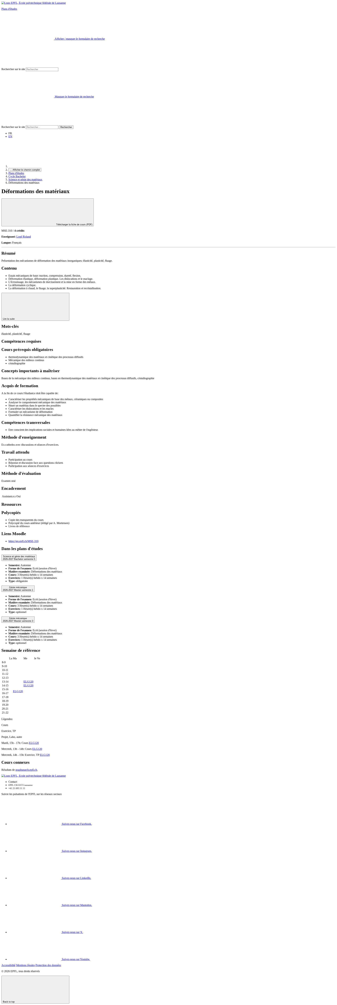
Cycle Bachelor (17, 176)
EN (10, 136)
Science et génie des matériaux (25, 179)
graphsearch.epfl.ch (26, 769)
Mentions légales (25, 965)
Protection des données (48, 965)
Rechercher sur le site (13, 69)
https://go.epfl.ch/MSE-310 (23, 541)
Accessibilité (8, 965)
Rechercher (66, 127)
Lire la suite (9, 319)
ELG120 (28, 681)
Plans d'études (9, 8)
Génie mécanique (18, 588)
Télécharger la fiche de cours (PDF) (73, 224)
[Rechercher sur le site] (27, 123)
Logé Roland (23, 236)
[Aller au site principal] (34, 166)
